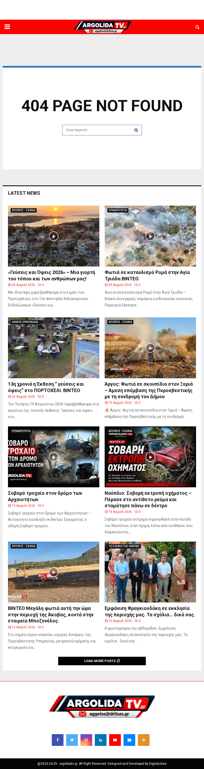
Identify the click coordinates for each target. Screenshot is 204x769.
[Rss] (144, 740)
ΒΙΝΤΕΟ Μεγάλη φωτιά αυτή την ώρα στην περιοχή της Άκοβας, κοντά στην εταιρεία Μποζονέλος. (51, 614)
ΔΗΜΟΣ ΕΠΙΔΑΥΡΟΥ (176, 14)
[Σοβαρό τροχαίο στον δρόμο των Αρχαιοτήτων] (53, 456)
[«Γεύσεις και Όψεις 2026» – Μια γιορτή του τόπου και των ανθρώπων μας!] (53, 236)
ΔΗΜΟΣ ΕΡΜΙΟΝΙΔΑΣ (109, 14)
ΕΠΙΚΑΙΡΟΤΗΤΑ (118, 210)
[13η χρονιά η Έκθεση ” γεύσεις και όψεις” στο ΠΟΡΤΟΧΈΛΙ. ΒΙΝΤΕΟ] (53, 347)
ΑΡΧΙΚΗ (50, 14)
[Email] (129, 740)
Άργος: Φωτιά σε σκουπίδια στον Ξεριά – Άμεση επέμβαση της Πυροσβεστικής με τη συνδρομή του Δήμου (149, 390)
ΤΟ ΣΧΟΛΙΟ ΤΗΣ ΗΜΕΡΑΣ (124, 546)
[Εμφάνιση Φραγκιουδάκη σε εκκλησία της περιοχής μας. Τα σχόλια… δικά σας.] (150, 572)
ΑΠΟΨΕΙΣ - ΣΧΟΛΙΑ (23, 210)
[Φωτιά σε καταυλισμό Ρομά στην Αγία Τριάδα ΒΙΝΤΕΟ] (150, 236)
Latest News (24, 193)
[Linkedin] (101, 740)
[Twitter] (72, 740)
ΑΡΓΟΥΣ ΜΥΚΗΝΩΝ (144, 14)
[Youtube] (115, 740)
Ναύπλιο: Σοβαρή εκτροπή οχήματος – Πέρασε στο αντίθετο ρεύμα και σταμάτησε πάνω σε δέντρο (148, 499)
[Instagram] (86, 740)
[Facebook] (57, 740)
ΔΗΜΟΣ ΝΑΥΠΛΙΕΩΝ (75, 14)
